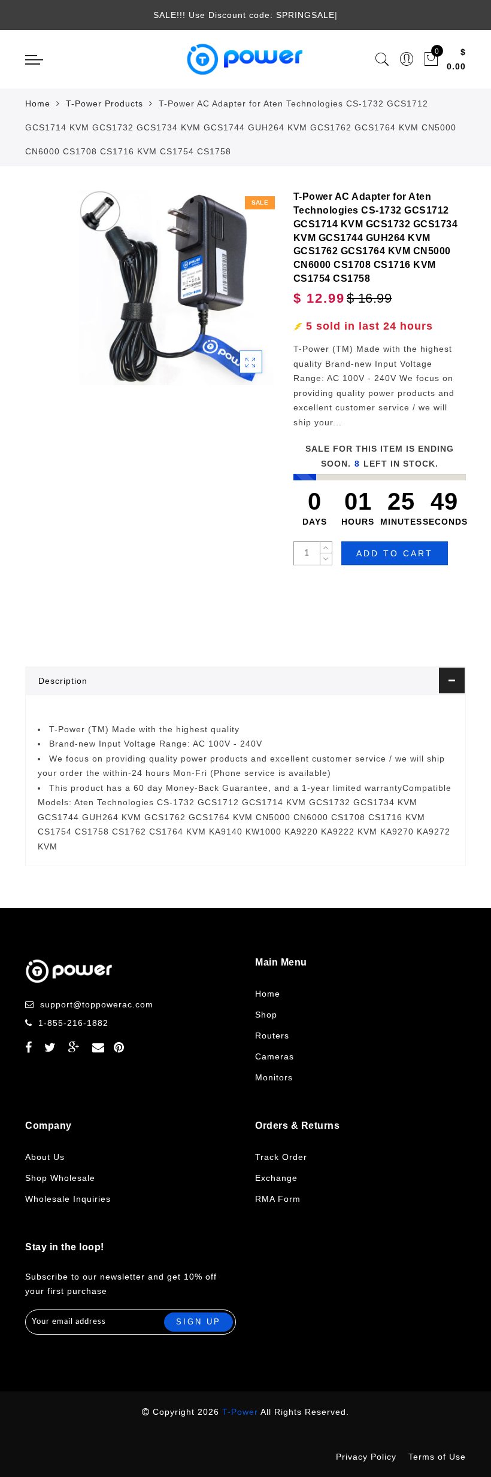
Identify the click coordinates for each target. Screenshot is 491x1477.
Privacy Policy (366, 1456)
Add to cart (394, 553)
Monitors (274, 1077)
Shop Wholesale (60, 1178)
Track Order (281, 1157)
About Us (45, 1157)
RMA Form (278, 1199)
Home (37, 103)
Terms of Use (437, 1456)
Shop (266, 1014)
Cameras (274, 1056)
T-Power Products (104, 103)
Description (62, 681)
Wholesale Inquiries (68, 1199)
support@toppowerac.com (96, 1004)
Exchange (276, 1178)
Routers (272, 1035)
